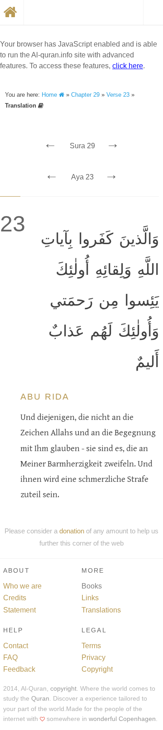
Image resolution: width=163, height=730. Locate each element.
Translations (101, 610)
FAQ (10, 657)
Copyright (97, 669)
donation (71, 531)
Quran (40, 698)
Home (50, 94)
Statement (19, 610)
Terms (91, 646)
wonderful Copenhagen (122, 719)
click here (127, 66)
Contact (15, 646)
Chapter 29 (85, 94)
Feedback (19, 669)
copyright (63, 688)
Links (90, 598)
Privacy (93, 657)
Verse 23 (117, 94)
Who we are (22, 586)
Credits (14, 598)
